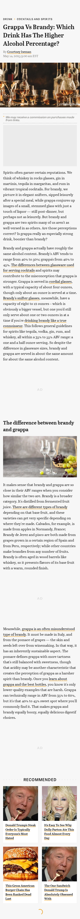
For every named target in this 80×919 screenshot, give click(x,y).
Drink (7, 19)
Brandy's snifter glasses (21, 297)
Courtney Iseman (19, 51)
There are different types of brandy (39, 506)
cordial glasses (60, 281)
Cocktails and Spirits (34, 19)
